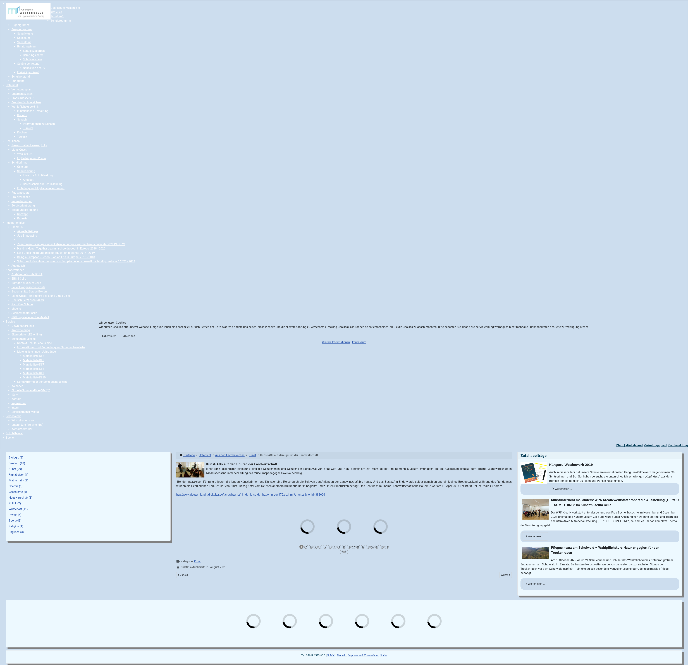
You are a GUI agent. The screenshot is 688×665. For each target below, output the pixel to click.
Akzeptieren (109, 336)
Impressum (359, 342)
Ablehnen (129, 336)
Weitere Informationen (336, 342)
